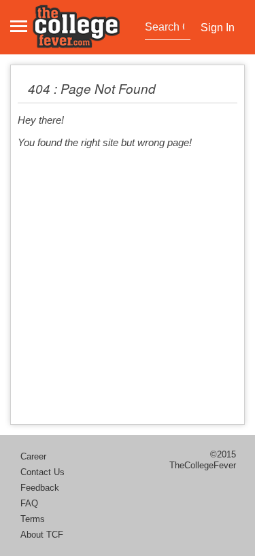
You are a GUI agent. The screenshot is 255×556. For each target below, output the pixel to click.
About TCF (41, 534)
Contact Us (42, 472)
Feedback (39, 488)
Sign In (218, 27)
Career (33, 456)
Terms (32, 519)
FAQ (29, 503)
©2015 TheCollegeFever (202, 459)
